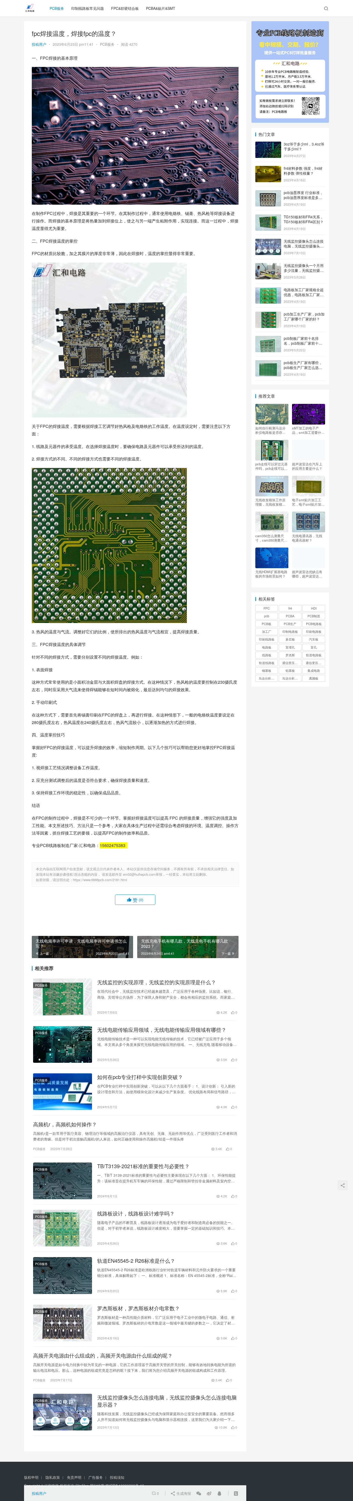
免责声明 (74, 1477)
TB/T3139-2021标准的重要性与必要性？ (143, 1166)
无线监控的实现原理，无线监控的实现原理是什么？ (156, 982)
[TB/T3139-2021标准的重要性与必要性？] (62, 1181)
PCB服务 (57, 8)
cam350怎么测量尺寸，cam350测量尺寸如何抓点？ (271, 538)
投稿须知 (117, 1477)
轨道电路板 (313, 655)
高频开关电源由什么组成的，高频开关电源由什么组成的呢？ (103, 1355)
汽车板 (313, 639)
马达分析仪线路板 (291, 678)
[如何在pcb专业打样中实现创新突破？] (62, 1091)
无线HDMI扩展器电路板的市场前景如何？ (271, 573)
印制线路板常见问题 (87, 8)
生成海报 (183, 1493)
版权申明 (31, 1477)
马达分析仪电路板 (268, 678)
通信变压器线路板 (315, 662)
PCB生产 (290, 623)
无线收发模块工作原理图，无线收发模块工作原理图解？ (270, 502)
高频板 (313, 678)
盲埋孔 (290, 647)
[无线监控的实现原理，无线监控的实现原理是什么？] (62, 997)
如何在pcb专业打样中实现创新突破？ (140, 1077)
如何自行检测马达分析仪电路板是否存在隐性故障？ (270, 430)
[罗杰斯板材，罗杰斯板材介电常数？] (62, 1323)
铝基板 (290, 670)
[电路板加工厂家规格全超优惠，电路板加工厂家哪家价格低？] (268, 290)
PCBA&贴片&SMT (160, 8)
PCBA (290, 616)
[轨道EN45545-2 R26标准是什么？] (62, 1275)
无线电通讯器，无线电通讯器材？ (307, 538)
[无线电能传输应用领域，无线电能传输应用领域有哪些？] (62, 1044)
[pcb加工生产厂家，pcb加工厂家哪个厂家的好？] (268, 314)
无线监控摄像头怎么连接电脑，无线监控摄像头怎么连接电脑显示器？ (167, 1401)
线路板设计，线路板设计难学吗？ (136, 1213)
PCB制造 (314, 616)
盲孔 (314, 647)
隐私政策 (52, 1477)
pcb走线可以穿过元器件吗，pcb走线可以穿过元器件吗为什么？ (271, 466)
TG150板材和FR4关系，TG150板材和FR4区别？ (304, 219)
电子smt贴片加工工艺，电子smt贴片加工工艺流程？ (308, 502)
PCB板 (266, 623)
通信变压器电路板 (291, 662)
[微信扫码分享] (198, 1493)
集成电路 (314, 670)
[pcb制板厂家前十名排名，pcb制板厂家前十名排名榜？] (268, 338)
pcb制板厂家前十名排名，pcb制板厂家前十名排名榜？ (303, 343)
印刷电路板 (313, 631)
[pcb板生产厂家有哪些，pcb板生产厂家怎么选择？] (268, 363)
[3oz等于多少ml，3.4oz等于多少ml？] (268, 144)
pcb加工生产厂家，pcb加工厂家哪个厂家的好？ (304, 316)
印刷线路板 (266, 639)
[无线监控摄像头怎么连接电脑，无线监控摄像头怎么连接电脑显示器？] (62, 1412)
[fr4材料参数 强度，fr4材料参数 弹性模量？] (268, 168)
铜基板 (266, 670)
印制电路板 (290, 631)
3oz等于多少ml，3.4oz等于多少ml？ (304, 146)
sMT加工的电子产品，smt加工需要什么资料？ (308, 430)
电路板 (266, 647)
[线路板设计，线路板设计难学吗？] (62, 1228)
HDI (314, 608)
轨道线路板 (266, 662)
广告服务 (95, 1477)
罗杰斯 (290, 655)
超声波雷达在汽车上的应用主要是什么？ (307, 466)
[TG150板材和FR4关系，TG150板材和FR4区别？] (268, 217)
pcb (266, 616)
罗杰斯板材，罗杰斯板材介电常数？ (138, 1308)
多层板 (290, 639)
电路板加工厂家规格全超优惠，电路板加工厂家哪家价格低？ (304, 294)
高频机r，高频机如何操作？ (65, 1124)
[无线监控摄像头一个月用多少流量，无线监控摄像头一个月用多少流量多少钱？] (268, 265)
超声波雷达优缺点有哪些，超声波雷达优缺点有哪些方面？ (307, 573)
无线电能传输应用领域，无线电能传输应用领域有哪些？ (161, 1029)
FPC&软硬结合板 (125, 8)
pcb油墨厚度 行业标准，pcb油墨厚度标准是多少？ (303, 197)
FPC (267, 608)
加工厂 (266, 631)
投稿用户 (39, 44)
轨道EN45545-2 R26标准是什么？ (136, 1260)
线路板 (266, 655)
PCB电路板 (314, 623)
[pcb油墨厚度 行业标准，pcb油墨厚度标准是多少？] (268, 193)
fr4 (290, 608)
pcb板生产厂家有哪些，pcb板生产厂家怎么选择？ (303, 367)
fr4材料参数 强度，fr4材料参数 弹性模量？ (303, 171)
